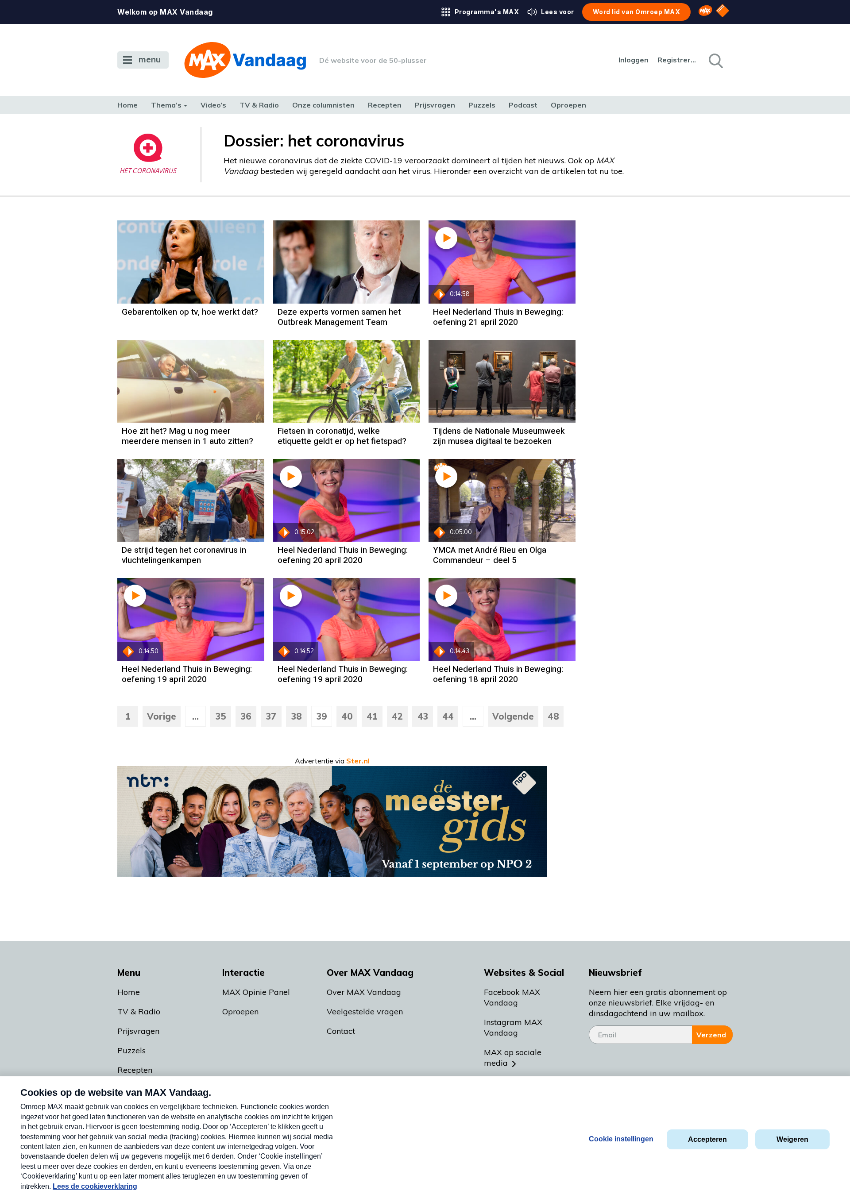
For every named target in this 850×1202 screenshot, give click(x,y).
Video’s (213, 104)
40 (347, 716)
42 (397, 716)
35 (221, 716)
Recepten (385, 104)
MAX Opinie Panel (256, 992)
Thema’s (166, 104)
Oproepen (568, 104)
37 (271, 716)
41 (372, 716)
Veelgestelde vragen (365, 1011)
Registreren (677, 59)
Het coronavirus (148, 171)
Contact (341, 1031)
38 (296, 716)
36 (246, 716)
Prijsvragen (435, 104)
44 (448, 716)
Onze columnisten (323, 104)
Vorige (161, 716)
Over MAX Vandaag (364, 992)
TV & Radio (259, 104)
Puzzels (481, 104)
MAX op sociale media (512, 1057)
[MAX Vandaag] (245, 60)
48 (553, 716)
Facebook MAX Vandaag (512, 997)
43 (422, 716)
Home (127, 104)
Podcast (523, 104)
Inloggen (633, 59)
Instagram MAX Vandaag (513, 1027)
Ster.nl (358, 760)
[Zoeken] (715, 60)
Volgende (513, 716)
